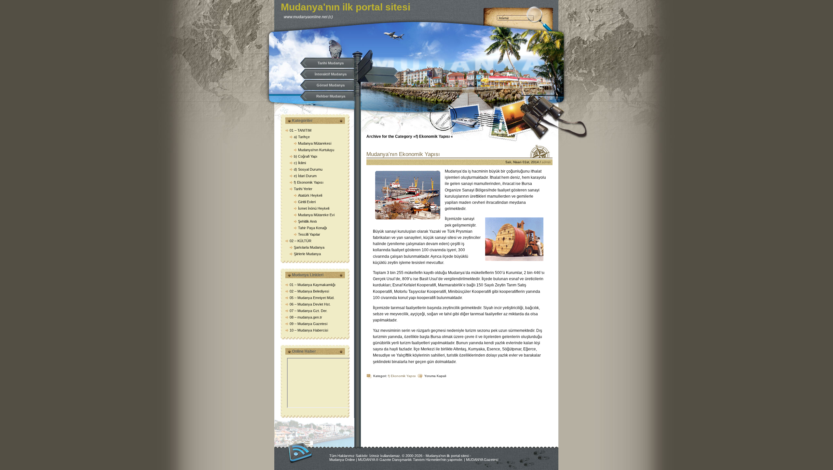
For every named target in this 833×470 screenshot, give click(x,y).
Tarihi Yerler (303, 189)
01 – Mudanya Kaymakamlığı (312, 285)
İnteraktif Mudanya (331, 74)
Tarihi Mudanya (331, 63)
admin (546, 162)
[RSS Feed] (300, 452)
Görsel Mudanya (331, 85)
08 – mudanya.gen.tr (306, 317)
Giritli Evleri (307, 202)
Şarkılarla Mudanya (309, 247)
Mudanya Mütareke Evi (316, 215)
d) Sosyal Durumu (308, 169)
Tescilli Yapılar (309, 234)
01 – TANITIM (300, 130)
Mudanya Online (342, 460)
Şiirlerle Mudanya (307, 254)
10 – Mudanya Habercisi (309, 330)
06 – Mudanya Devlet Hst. (310, 304)
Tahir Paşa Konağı (312, 228)
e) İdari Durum (305, 176)
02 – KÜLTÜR (300, 241)
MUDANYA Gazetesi (482, 460)
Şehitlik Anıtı (307, 221)
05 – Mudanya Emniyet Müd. (312, 298)
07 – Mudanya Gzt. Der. (308, 311)
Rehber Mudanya (330, 96)
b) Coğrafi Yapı (305, 156)
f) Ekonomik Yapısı (308, 182)
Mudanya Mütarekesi (314, 143)
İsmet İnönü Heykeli (313, 208)
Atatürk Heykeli (310, 195)
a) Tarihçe (302, 137)
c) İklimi (300, 163)
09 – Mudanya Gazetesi (308, 324)
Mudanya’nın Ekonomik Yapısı (403, 154)
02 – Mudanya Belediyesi (309, 291)
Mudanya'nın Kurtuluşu (316, 150)
